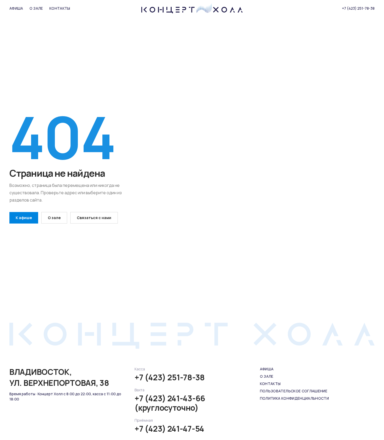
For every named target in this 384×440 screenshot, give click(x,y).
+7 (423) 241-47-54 (169, 428)
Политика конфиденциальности (294, 398)
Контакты (59, 8)
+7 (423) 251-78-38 (358, 8)
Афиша (16, 8)
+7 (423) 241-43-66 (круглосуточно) (170, 403)
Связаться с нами (94, 217)
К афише (24, 217)
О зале (36, 8)
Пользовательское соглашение (293, 390)
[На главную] (192, 8)
